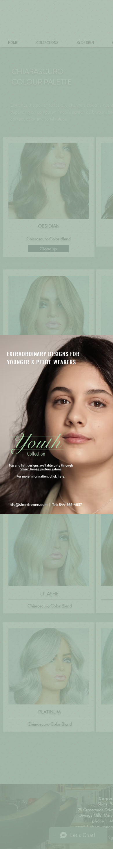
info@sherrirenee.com (28, 504)
